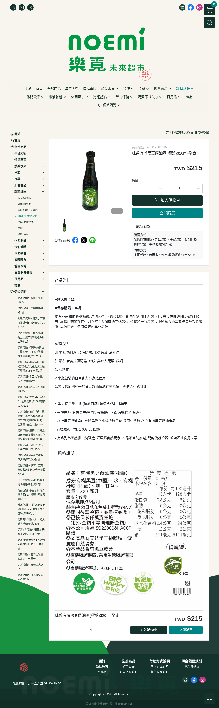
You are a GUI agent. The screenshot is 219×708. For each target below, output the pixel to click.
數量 (135, 180)
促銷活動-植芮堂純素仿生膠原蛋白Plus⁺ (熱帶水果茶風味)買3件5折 (31, 352)
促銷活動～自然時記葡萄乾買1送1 (30, 577)
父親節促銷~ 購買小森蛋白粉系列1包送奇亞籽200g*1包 (31, 323)
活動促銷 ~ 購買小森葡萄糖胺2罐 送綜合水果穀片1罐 (31, 470)
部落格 (101, 671)
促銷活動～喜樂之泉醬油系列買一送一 (30, 556)
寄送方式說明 (160, 666)
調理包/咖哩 (24, 198)
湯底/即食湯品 (26, 222)
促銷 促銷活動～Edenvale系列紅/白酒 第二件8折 (31, 544)
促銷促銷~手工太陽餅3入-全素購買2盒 (31, 379)
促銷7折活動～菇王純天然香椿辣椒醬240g (31, 521)
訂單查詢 (129, 666)
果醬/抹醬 (23, 234)
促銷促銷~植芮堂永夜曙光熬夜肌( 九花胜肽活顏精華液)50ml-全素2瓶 (31, 366)
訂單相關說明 (129, 671)
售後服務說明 (160, 671)
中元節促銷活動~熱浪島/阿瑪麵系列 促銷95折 (31, 482)
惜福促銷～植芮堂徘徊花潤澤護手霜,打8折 (30, 457)
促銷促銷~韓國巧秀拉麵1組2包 (31, 389)
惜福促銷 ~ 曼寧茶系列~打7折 (31, 310)
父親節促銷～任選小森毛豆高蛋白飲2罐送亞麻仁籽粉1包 (31, 337)
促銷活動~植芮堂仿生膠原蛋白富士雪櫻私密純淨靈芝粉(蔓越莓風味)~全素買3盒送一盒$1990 (31, 418)
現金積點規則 (192, 661)
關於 (101, 661)
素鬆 (20, 228)
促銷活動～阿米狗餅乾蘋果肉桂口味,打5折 (30, 447)
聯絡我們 (102, 666)
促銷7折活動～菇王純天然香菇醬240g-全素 (31, 532)
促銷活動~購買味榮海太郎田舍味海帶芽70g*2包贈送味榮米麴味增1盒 (31, 435)
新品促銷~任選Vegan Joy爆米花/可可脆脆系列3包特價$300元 (31, 509)
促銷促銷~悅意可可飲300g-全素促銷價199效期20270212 (31, 401)
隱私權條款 (191, 666)
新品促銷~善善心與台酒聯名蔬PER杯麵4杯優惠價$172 (31, 494)
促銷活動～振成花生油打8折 (30, 300)
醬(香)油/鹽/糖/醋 (27, 216)
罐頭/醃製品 (24, 204)
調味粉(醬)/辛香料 (28, 210)
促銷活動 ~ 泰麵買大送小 (30, 567)
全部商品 (128, 661)
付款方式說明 (159, 661)
